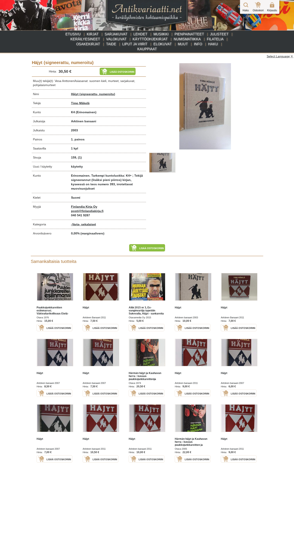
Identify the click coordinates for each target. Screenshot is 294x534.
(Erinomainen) (86, 112)
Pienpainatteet (189, 34)
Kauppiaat (147, 49)
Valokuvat (116, 39)
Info (198, 44)
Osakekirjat (88, 44)
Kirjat (93, 34)
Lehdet (140, 34)
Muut (183, 44)
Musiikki (161, 34)
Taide (111, 44)
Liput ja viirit (134, 44)
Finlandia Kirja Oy (84, 206)
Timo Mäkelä (80, 103)
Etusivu (73, 34)
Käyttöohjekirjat (150, 39)
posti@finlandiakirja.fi (87, 211)
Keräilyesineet (85, 39)
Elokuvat (162, 44)
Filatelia (215, 39)
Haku (213, 44)
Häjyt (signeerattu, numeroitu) (93, 94)
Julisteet (219, 34)
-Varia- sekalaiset (83, 224)
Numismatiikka (187, 39)
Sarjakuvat (116, 34)
